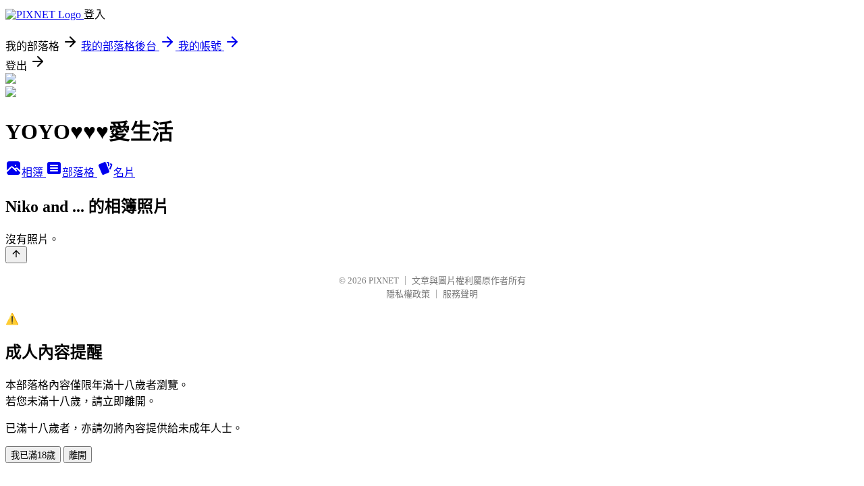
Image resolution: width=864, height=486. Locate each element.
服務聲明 (460, 294)
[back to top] (16, 254)
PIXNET (384, 280)
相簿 (34, 172)
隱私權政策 (408, 294)
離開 (77, 455)
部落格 (79, 172)
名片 (124, 172)
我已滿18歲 (33, 455)
